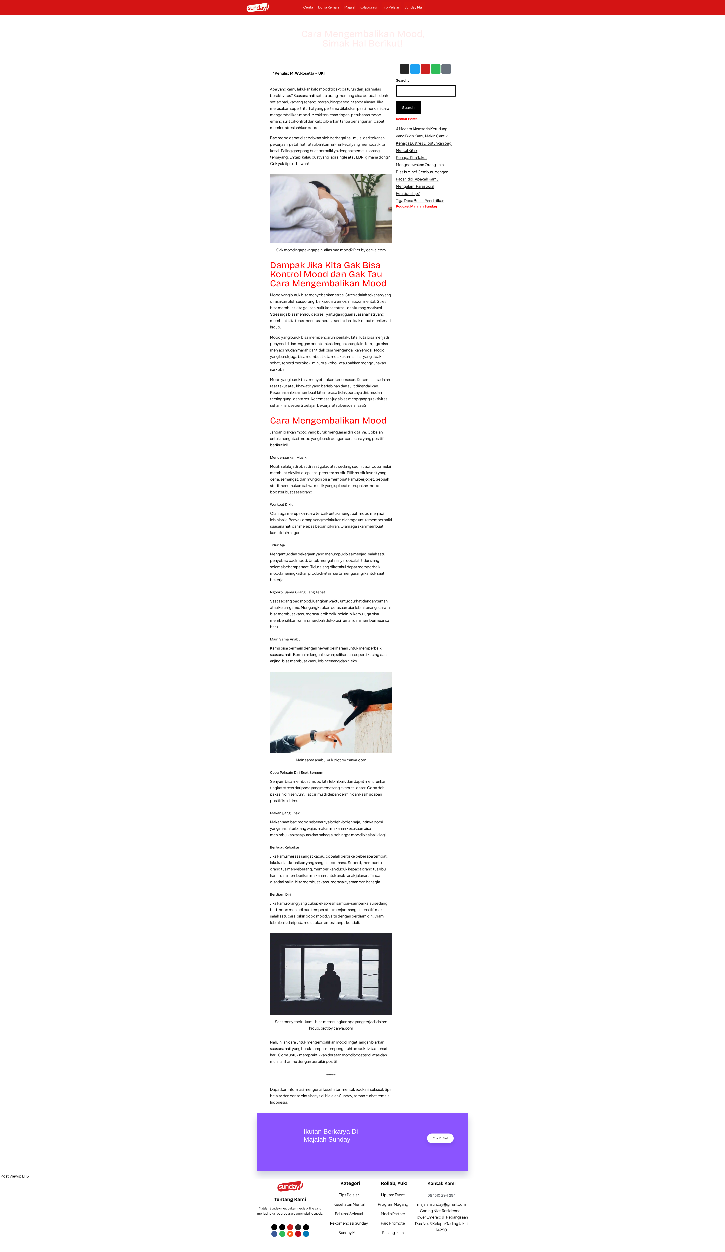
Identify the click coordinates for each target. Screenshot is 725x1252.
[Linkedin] (306, 1234)
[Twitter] (415, 69)
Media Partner (393, 1213)
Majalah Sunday (338, 1095)
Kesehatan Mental (349, 1204)
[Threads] (306, 1227)
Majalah (350, 7)
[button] (309, 7)
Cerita (308, 7)
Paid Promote (393, 1223)
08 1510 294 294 (441, 1195)
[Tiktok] (446, 69)
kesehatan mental (338, 1089)
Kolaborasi (368, 7)
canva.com (376, 249)
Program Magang (393, 1204)
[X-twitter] (274, 1227)
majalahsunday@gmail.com (441, 1204)
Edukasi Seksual (349, 1213)
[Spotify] (435, 69)
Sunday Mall (413, 7)
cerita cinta (300, 1095)
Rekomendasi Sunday (349, 1223)
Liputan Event (393, 1194)
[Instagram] (404, 69)
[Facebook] (274, 1234)
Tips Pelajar (349, 1194)
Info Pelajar (390, 7)
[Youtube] (425, 69)
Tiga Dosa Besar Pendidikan (420, 200)
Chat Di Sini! (440, 1138)
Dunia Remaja (328, 7)
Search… (403, 80)
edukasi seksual (369, 1089)
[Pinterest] (298, 1234)
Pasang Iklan (393, 1232)
